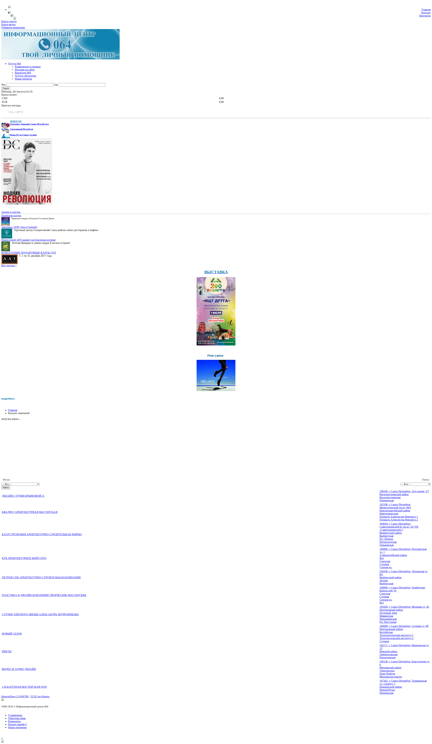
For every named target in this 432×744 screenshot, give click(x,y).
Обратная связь (17, 718)
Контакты (425, 15)
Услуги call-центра (25, 75)
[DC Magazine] (26, 203)
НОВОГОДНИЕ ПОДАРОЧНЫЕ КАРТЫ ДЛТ (28, 252)
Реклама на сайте (25, 69)
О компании (15, 715)
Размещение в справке (28, 66)
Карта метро (8, 24)
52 (34, 696)
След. (39, 696)
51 (31, 696)
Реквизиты (14, 721)
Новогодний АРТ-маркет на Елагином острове (28, 239)
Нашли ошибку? (17, 724)
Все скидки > (9, 265)
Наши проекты (23, 78)
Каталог (426, 12)
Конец (45, 696)
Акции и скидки (10, 212)
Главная (426, 9)
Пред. (13, 696)
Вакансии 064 (23, 72)
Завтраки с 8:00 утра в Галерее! (19, 227)
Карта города (9, 21)
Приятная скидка (11, 215)
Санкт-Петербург (18, 109)
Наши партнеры (17, 727)
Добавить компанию (13, 27)
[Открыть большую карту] (2, 741)
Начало (5, 696)
